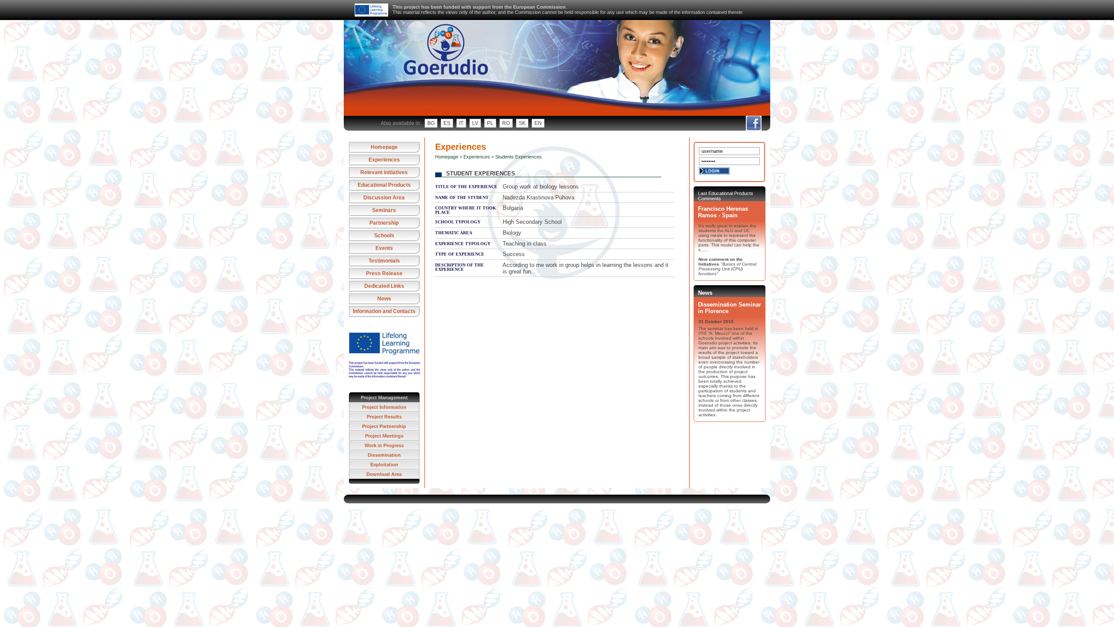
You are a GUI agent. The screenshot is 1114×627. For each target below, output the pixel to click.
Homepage (384, 147)
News (384, 299)
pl (490, 123)
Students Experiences (518, 156)
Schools (384, 236)
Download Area (384, 474)
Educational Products (384, 185)
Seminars (384, 210)
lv (475, 123)
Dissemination (384, 455)
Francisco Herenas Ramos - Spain (723, 212)
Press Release (384, 273)
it (461, 123)
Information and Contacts (384, 311)
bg (431, 123)
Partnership (384, 223)
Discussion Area (384, 198)
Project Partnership (384, 426)
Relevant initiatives (384, 172)
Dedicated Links (384, 286)
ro (506, 123)
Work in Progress (384, 445)
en (538, 123)
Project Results (384, 416)
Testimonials (384, 261)
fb (753, 123)
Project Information (384, 407)
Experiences (384, 160)
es (446, 123)
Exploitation (384, 464)
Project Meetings (384, 435)
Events (384, 248)
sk (522, 123)
